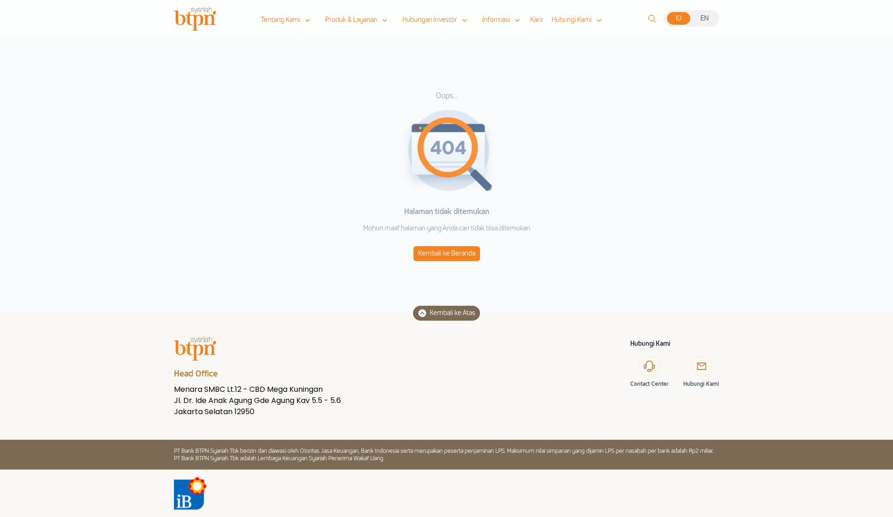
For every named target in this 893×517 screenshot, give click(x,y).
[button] (286, 20)
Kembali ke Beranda (446, 253)
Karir (536, 20)
